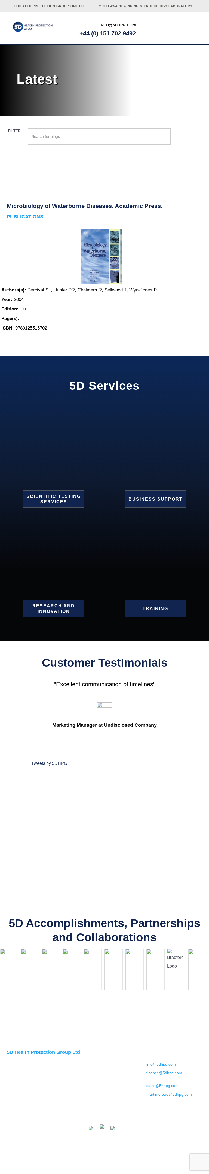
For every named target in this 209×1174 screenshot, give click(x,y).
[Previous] (10, 971)
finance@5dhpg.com (164, 1073)
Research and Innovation (53, 609)
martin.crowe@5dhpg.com (167, 1094)
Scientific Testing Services (53, 499)
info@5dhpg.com (118, 25)
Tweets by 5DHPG (49, 763)
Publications (25, 216)
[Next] (199, 971)
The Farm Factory (188, 1164)
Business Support (155, 499)
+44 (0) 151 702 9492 (107, 33)
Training (155, 608)
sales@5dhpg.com (162, 1085)
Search (180, 140)
